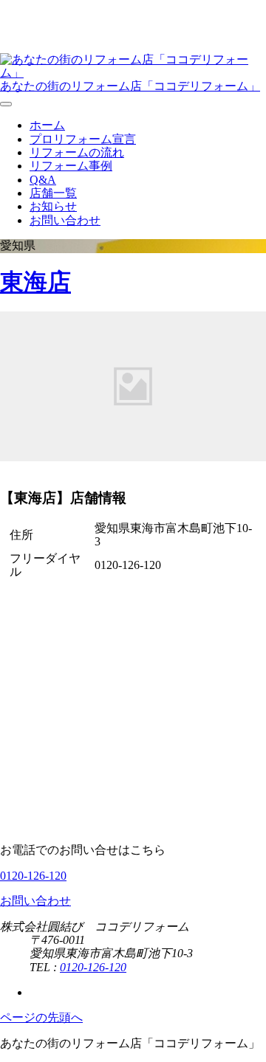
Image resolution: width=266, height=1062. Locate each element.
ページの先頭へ (41, 1017)
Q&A (43, 179)
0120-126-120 (33, 875)
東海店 (35, 282)
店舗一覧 (53, 193)
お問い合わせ (65, 220)
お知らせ (53, 206)
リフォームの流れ (77, 152)
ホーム (47, 125)
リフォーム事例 (71, 165)
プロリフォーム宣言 (83, 139)
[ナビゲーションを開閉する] (6, 104)
